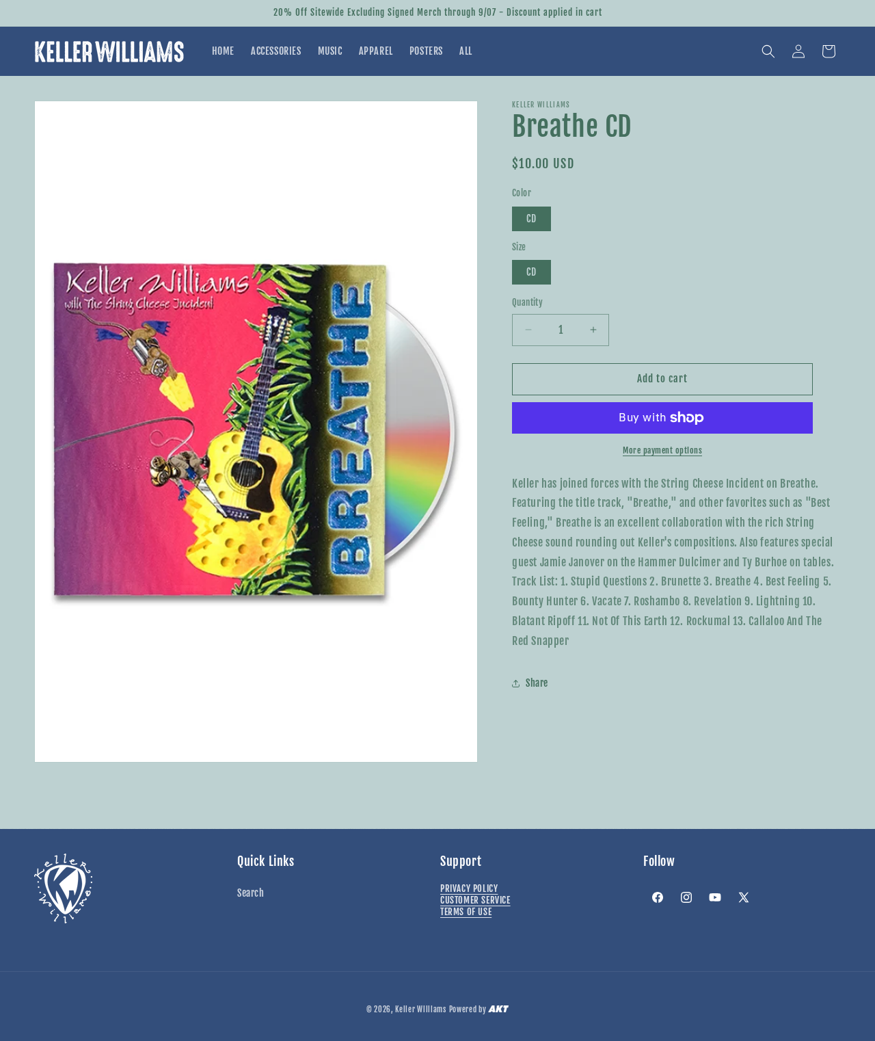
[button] (768, 51)
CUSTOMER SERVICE (475, 900)
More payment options (662, 450)
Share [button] (537, 683)
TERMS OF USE (466, 911)
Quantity (527, 302)
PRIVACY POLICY (469, 888)
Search (251, 893)
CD (531, 218)
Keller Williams (420, 1009)
